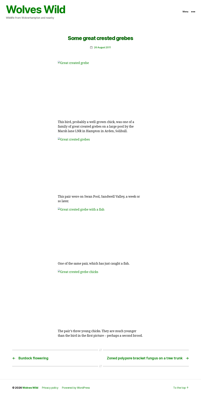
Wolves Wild (35, 9)
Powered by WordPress (76, 387)
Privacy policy (50, 387)
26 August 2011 (102, 47)
